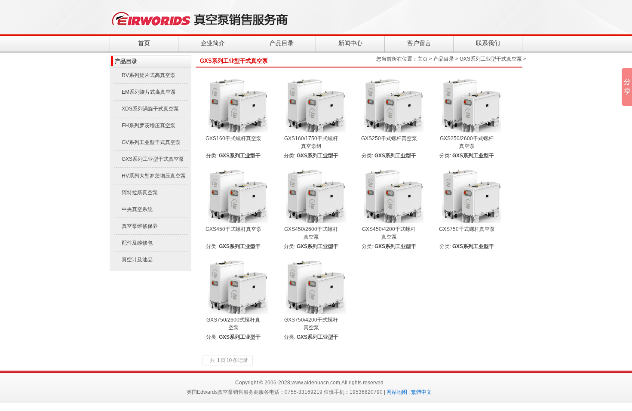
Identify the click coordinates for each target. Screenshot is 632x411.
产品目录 (282, 43)
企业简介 (213, 43)
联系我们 (488, 43)
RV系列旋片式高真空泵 (148, 75)
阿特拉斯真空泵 (140, 193)
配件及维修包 (137, 243)
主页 (422, 59)
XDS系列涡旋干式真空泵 (150, 109)
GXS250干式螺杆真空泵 (389, 138)
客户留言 (419, 43)
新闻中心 (350, 43)
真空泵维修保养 (140, 226)
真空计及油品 (137, 260)
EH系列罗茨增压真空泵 (148, 126)
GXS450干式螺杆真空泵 (233, 229)
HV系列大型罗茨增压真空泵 (154, 176)
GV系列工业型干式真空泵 (151, 142)
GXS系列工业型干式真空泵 (153, 159)
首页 (144, 43)
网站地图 (397, 392)
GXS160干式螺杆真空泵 (233, 138)
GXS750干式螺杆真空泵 (467, 229)
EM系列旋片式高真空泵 (149, 92)
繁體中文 (421, 392)
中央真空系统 (137, 209)
